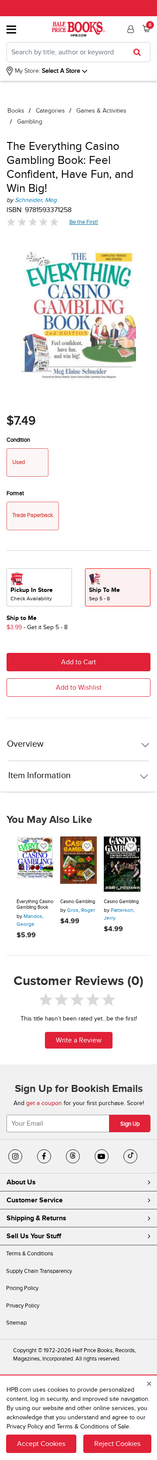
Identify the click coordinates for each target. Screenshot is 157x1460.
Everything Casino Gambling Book (35, 905)
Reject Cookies (117, 1443)
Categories (50, 110)
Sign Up (130, 1123)
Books (15, 110)
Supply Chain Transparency (39, 1271)
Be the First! (84, 222)
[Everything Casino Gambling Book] (35, 864)
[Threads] (73, 1156)
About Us (21, 1182)
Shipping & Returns (36, 1218)
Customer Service (35, 1200)
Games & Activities (101, 110)
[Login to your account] (129, 29)
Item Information (39, 775)
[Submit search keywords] (139, 52)
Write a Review (79, 1040)
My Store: (26, 70)
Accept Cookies (41, 1443)
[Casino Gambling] (78, 864)
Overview (25, 744)
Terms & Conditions (29, 1253)
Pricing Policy (22, 1288)
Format (15, 493)
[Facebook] (44, 1156)
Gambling (29, 121)
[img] (33, 222)
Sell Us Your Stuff (34, 1236)
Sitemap (16, 1322)
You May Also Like (49, 820)
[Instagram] (15, 1156)
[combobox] (78, 52)
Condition (18, 439)
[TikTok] (130, 1156)
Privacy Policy (22, 1305)
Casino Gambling (77, 901)
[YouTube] (102, 1156)
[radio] (39, 587)
